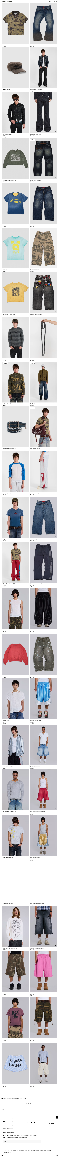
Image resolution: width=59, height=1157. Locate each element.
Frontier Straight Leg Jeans (35, 180)
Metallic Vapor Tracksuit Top (8, 766)
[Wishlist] (52, 1)
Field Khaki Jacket (33, 403)
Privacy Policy (21, 1150)
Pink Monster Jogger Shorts (35, 992)
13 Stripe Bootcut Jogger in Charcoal (37, 583)
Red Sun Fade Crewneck (7, 675)
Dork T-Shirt (5, 269)
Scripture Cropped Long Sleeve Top (9, 180)
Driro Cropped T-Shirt (7, 1038)
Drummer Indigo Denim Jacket (36, 89)
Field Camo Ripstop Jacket (8, 403)
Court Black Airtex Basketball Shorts (37, 903)
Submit (37, 1141)
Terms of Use (15, 1150)
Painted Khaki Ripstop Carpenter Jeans (37, 675)
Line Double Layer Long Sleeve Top (9, 811)
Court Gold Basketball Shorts (35, 857)
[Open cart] (54, 1)
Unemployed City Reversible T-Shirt (9, 224)
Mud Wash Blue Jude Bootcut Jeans (37, 44)
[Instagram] (27, 1122)
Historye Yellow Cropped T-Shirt (9, 314)
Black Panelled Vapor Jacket (8, 903)
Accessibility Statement (35, 1150)
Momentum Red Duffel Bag (35, 448)
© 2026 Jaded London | (8, 1150)
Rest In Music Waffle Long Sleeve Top (10, 948)
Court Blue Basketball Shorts (35, 720)
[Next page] (34, 1104)
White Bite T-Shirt (6, 720)
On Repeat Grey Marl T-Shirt (8, 857)
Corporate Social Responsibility (45, 1150)
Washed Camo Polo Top (7, 44)
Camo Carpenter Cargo (34, 269)
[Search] (50, 1)
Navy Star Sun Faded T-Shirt (8, 539)
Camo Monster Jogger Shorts (8, 992)
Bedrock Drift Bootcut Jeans (35, 134)
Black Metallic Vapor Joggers (35, 629)
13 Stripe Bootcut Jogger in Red (9, 583)
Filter (57, 1155)
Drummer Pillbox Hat (6, 89)
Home (2, 1109)
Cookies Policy (27, 1150)
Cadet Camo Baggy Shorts (35, 1038)
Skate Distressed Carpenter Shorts (37, 948)
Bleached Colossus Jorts (35, 766)
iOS (52, 1121)
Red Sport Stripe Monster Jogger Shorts (37, 811)
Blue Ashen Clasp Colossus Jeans (36, 539)
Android (52, 1123)
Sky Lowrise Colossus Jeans (35, 224)
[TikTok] (34, 1122)
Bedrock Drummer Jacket (7, 134)
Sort (2, 1155)
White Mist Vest (5, 629)
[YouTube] (31, 1122)
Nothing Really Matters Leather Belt (9, 448)
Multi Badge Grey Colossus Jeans (36, 314)
